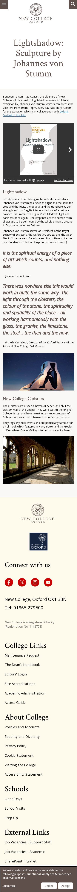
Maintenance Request (22, 655)
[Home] (37, 12)
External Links (27, 832)
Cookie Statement (19, 755)
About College (27, 717)
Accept (65, 886)
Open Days (13, 799)
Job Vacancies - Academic (25, 851)
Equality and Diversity (22, 736)
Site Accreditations (20, 683)
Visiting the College (20, 765)
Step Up (11, 818)
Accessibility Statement (24, 774)
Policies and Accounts (22, 727)
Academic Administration (25, 693)
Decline (48, 886)
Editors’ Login (16, 674)
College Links (26, 645)
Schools (16, 789)
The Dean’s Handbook (22, 664)
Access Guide (15, 702)
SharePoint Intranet (21, 861)
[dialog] (38, 879)
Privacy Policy (15, 746)
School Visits (15, 808)
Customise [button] (9, 886)
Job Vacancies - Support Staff (28, 842)
